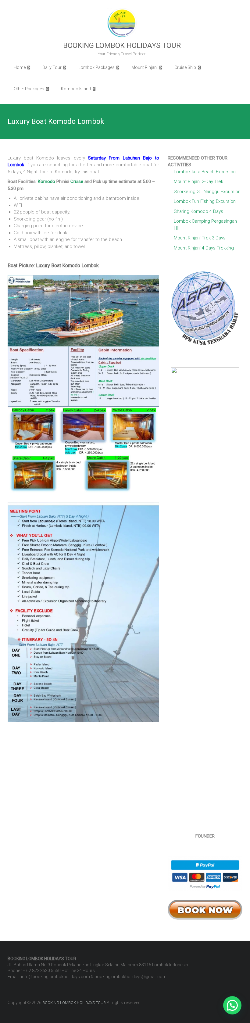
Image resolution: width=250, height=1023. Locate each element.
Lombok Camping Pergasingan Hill (205, 224)
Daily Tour (52, 67)
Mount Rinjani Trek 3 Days (200, 238)
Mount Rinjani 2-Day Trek (198, 181)
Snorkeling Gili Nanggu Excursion (207, 191)
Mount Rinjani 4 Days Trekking (204, 248)
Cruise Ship (185, 67)
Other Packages (29, 88)
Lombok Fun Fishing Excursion (205, 201)
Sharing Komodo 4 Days (198, 211)
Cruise (76, 181)
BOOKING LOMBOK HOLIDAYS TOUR (122, 45)
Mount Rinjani (144, 67)
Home (20, 67)
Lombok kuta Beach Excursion (205, 171)
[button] (232, 1005)
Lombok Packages (96, 67)
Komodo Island (76, 88)
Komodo (46, 181)
